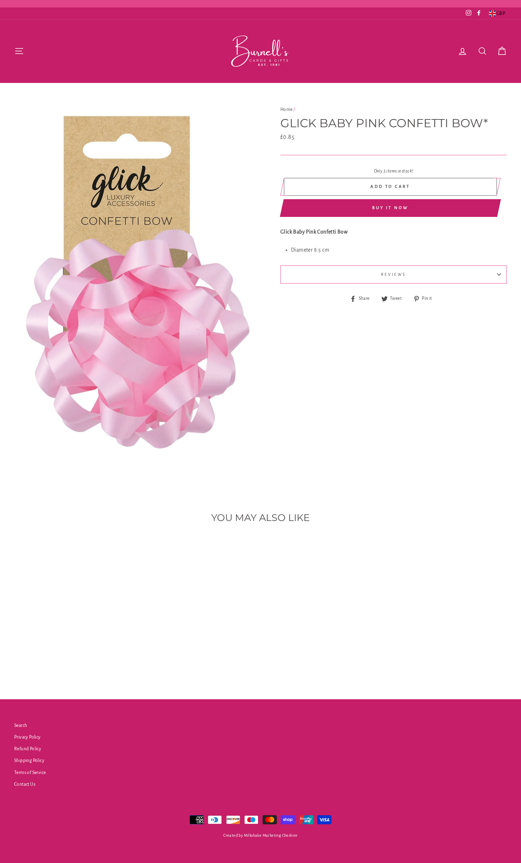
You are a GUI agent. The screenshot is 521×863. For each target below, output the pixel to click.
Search (20, 725)
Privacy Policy (27, 737)
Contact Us (24, 784)
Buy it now (390, 208)
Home (286, 109)
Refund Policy (27, 748)
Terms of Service (30, 772)
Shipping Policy (29, 760)
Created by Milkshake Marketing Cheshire (260, 835)
